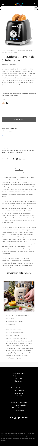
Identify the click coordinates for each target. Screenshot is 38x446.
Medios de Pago (19, 393)
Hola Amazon (19, 410)
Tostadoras (20, 50)
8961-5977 (13, 128)
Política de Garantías (19, 405)
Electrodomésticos (27, 150)
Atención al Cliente (19, 373)
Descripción (19, 169)
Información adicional (19, 173)
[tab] (19, 169)
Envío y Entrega (19, 390)
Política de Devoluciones (19, 408)
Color (4, 99)
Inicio (3, 50)
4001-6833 (8, 131)
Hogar (4, 152)
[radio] (3, 103)
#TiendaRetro (11, 50)
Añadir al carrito (19, 119)
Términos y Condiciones (19, 402)
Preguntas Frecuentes (19, 388)
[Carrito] (35, 4)
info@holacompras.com (20, 376)
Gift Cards (19, 396)
